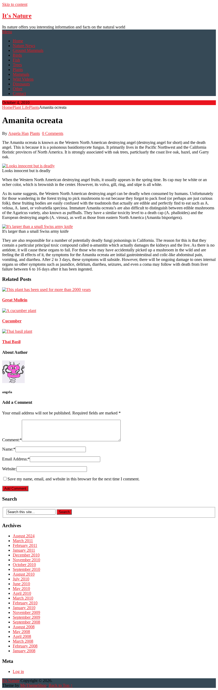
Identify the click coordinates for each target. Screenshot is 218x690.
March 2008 (23, 641)
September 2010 (26, 569)
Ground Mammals (28, 50)
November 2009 (26, 612)
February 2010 (25, 603)
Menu (7, 32)
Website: (9, 469)
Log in (18, 671)
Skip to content (14, 4)
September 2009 (26, 617)
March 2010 (23, 598)
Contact (19, 93)
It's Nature (17, 15)
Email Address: (16, 459)
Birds (17, 55)
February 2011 (25, 545)
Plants (18, 69)
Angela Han (18, 133)
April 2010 (22, 593)
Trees (17, 65)
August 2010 (24, 574)
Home (18, 41)
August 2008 (24, 627)
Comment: (12, 440)
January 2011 (24, 550)
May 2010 (21, 588)
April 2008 (22, 636)
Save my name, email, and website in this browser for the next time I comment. (73, 479)
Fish (16, 60)
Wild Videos (23, 79)
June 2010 (21, 583)
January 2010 (24, 607)
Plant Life (20, 107)
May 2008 (21, 631)
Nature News (24, 45)
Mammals (21, 74)
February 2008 (25, 646)
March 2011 (23, 540)
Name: (8, 449)
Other (17, 88)
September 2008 (26, 622)
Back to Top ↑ (61, 685)
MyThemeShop (33, 685)
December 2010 (26, 555)
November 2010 (26, 560)
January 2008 (24, 651)
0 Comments (52, 133)
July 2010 (21, 579)
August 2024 (24, 536)
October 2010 (24, 564)
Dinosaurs (21, 84)
